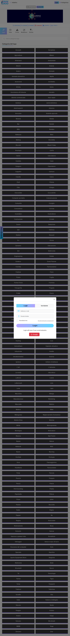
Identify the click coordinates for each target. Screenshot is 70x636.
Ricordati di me (23, 320)
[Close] (54, 299)
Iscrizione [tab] (44, 306)
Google (35, 334)
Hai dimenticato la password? (46, 320)
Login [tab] (26, 306)
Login (35, 326)
